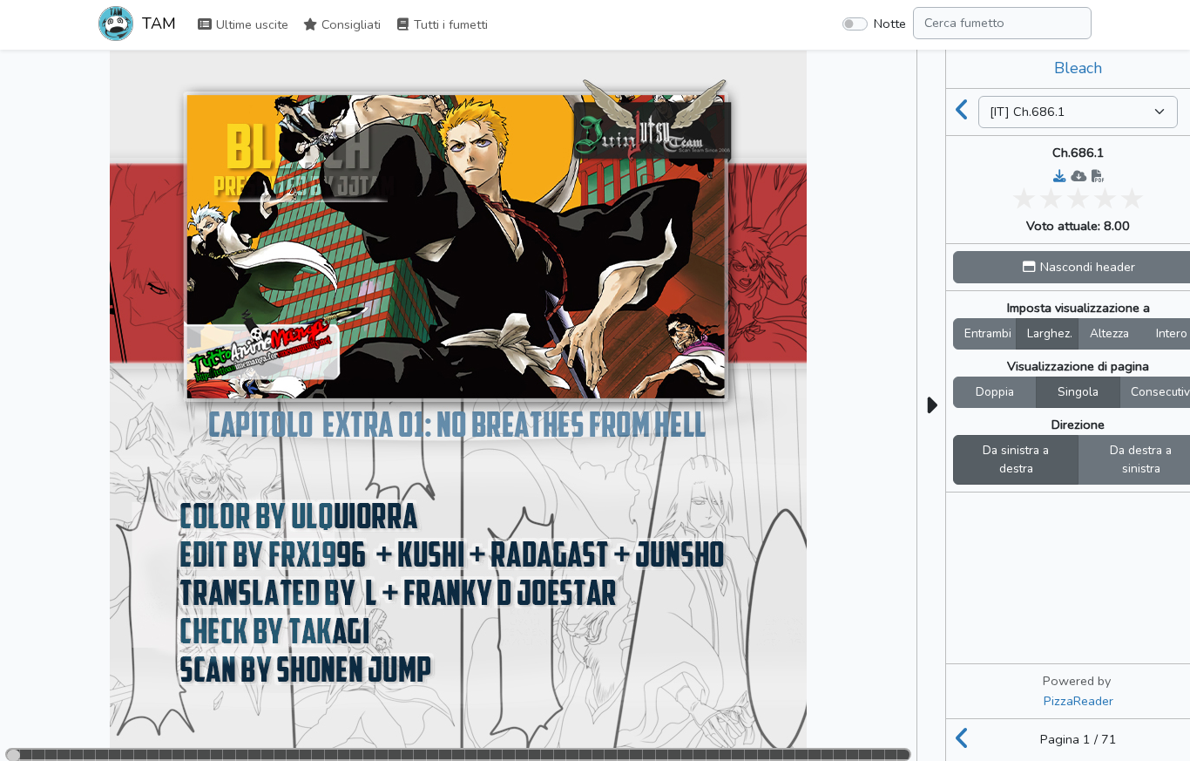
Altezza (1109, 333)
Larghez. (1049, 333)
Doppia (995, 392)
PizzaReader (1078, 701)
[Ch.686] (962, 111)
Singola (1078, 392)
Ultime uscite (250, 24)
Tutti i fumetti (449, 24)
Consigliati (349, 24)
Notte (890, 23)
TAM (157, 23)
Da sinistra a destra (1016, 460)
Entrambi (987, 333)
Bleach (1078, 68)
